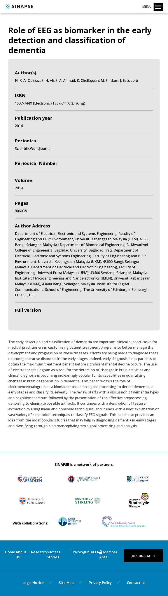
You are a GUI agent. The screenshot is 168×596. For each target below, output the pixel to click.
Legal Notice (33, 582)
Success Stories (53, 554)
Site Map (66, 582)
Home (10, 552)
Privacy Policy (100, 582)
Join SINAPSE (142, 556)
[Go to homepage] (19, 8)
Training (78, 552)
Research (39, 552)
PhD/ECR (92, 552)
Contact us (136, 582)
